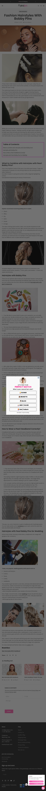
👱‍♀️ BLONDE (23, 393)
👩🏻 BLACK (23, 401)
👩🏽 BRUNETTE (23, 397)
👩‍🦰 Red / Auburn (23, 409)
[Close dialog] (38, 378)
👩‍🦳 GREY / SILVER (23, 405)
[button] (43, 788)
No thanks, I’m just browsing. (23, 412)
